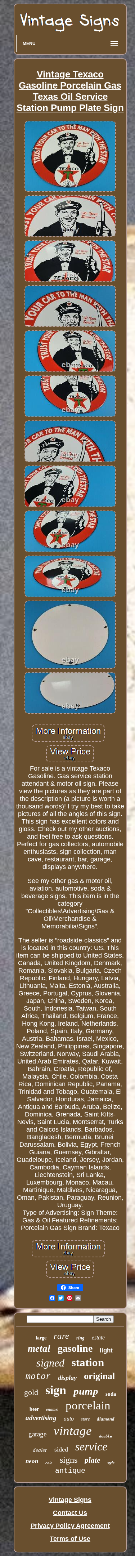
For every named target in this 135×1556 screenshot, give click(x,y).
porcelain (88, 1405)
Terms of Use (70, 1538)
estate (98, 1337)
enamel (52, 1409)
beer (34, 1409)
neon (32, 1461)
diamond (105, 1419)
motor (38, 1377)
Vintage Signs (70, 1499)
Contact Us (70, 1512)
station (88, 1362)
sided (61, 1449)
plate (92, 1460)
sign (55, 1390)
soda (110, 1394)
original (99, 1376)
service (91, 1446)
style (110, 1463)
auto (69, 1418)
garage (37, 1434)
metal (39, 1348)
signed (50, 1363)
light (106, 1350)
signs (68, 1459)
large (41, 1338)
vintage (73, 1431)
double (105, 1436)
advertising (41, 1418)
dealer (40, 1450)
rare (61, 1336)
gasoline (75, 1348)
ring (80, 1338)
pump (85, 1391)
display (67, 1377)
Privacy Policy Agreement (70, 1525)
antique (70, 1471)
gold (31, 1392)
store (85, 1419)
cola (49, 1463)
